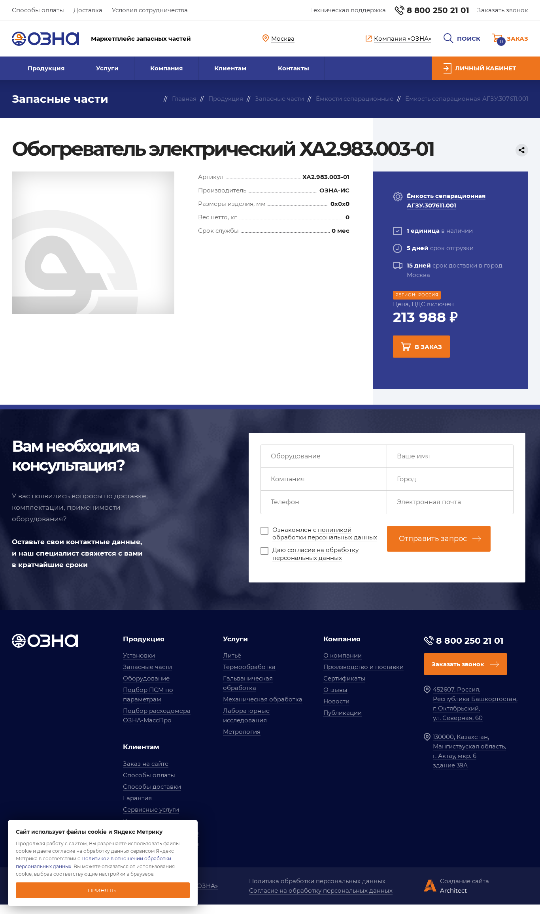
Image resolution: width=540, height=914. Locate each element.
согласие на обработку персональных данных (315, 554)
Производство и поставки (363, 667)
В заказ (428, 347)
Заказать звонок (502, 10)
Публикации (342, 712)
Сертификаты (344, 678)
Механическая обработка (262, 699)
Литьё (232, 655)
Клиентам (230, 68)
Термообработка (249, 667)
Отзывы (335, 690)
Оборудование (146, 678)
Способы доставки (152, 786)
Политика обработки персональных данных (317, 881)
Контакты (293, 68)
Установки (139, 655)
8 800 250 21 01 (438, 10)
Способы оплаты (38, 10)
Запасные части (147, 667)
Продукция (46, 68)
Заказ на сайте (145, 763)
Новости (336, 701)
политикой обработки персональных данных (324, 533)
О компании (342, 655)
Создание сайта (464, 881)
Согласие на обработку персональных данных (321, 890)
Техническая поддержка (348, 10)
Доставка (88, 10)
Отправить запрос (433, 538)
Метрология (242, 731)
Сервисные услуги (151, 809)
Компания (166, 68)
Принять (102, 890)
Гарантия (137, 798)
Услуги (107, 68)
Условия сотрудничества (150, 10)
